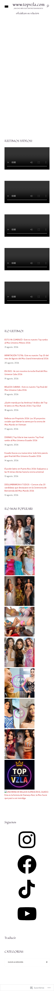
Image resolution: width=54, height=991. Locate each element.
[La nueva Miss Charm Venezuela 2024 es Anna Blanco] (19, 727)
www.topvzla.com (28, 5)
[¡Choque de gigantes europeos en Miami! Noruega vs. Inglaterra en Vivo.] (19, 789)
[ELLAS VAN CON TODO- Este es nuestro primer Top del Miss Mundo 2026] (19, 758)
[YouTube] (27, 924)
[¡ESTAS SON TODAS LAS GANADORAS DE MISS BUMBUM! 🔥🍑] (19, 636)
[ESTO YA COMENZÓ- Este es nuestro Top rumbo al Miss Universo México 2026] (19, 544)
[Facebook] (27, 875)
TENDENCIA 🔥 (31, 59)
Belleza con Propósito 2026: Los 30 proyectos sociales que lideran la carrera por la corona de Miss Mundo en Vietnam (24, 421)
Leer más (27, 109)
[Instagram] (27, 850)
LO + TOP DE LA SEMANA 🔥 (20, 57)
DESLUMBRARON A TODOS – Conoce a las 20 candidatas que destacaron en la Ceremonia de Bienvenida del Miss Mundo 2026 (25, 487)
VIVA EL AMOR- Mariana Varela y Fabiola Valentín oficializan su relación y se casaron (27, 71)
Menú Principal (6, 6)
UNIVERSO (33, 61)
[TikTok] (27, 899)
